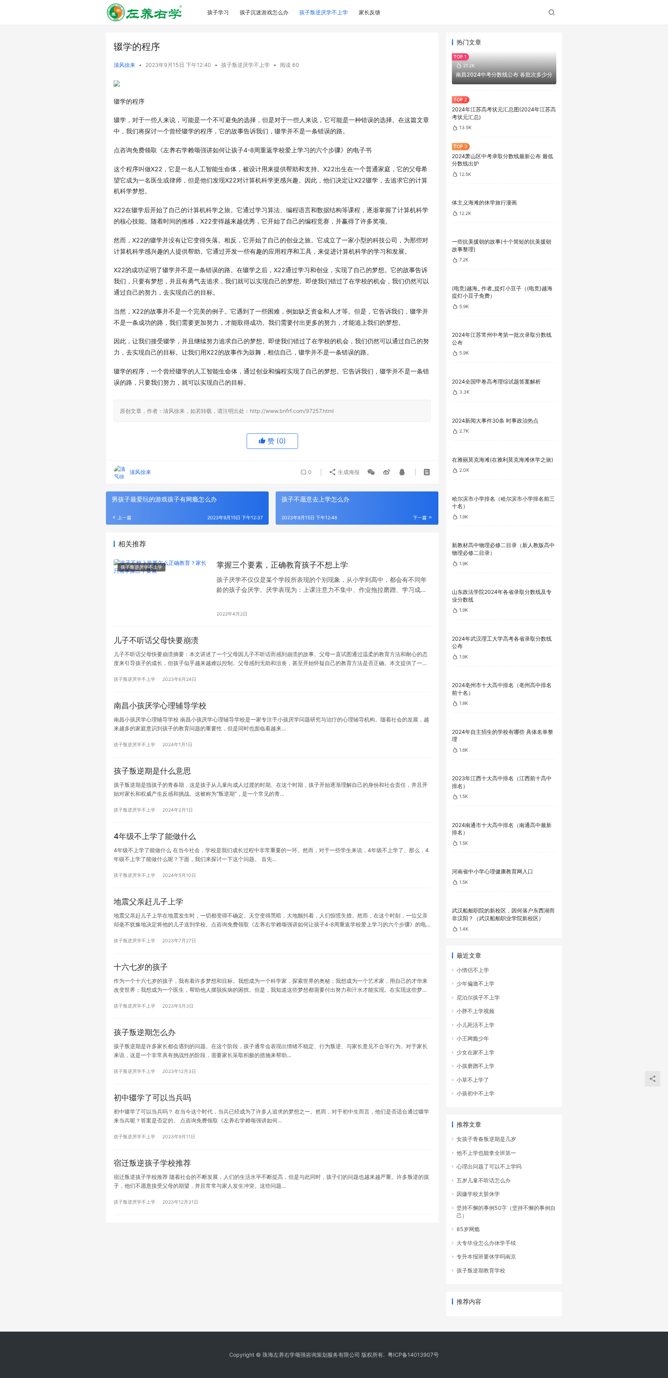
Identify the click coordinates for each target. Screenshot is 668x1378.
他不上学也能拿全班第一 (486, 1152)
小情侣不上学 (473, 970)
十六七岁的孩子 (141, 967)
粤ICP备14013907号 (413, 1354)
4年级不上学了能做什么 (155, 836)
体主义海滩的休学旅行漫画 (484, 202)
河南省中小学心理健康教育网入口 (492, 871)
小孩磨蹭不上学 (475, 1065)
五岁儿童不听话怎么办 (484, 1180)
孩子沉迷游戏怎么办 (264, 12)
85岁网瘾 (468, 1229)
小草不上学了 (473, 1079)
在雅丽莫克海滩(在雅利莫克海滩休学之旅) (502, 459)
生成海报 (348, 472)
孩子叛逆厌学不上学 (323, 12)
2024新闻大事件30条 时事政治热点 (495, 420)
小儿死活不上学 (475, 1025)
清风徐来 (124, 64)
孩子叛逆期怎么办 (145, 1032)
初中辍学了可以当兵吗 (152, 1097)
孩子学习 (218, 12)
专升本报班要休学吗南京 (486, 1256)
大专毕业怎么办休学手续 (486, 1243)
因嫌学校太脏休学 (478, 1193)
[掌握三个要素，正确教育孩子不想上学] (161, 589)
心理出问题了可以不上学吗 (489, 1166)
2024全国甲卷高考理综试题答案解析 (496, 381)
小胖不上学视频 (475, 1011)
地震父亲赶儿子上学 (148, 901)
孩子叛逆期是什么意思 (152, 771)
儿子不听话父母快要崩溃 (156, 640)
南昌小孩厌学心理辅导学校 (160, 705)
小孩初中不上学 (475, 1093)
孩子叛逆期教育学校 (481, 1270)
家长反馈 (369, 12)
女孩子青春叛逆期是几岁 (486, 1139)
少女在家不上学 (475, 1052)
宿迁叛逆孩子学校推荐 (152, 1163)
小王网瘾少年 (473, 1038)
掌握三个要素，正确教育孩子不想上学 (282, 565)
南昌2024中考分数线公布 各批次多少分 (504, 74)
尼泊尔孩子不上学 (478, 997)
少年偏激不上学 (475, 983)
